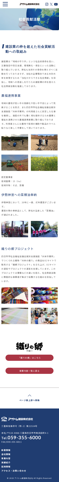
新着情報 (5, 450)
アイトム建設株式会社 (24, 478)
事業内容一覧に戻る (29, 370)
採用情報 (5, 466)
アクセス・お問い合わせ (13, 470)
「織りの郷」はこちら (29, 357)
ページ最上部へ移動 (29, 400)
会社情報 (5, 454)
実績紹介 (5, 462)
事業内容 (5, 458)
